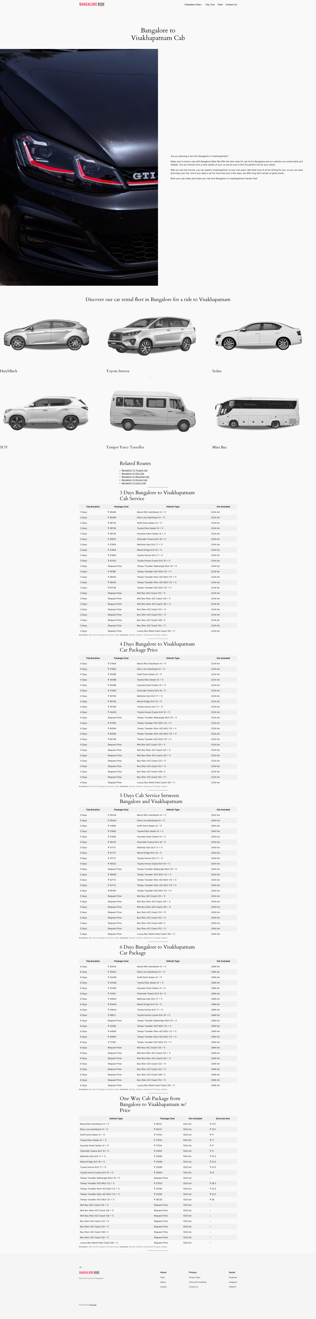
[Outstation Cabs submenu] (202, 4)
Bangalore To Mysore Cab (134, 480)
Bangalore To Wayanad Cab (135, 477)
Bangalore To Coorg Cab (134, 483)
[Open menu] (80, 1267)
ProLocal (92, 1305)
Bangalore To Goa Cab (133, 473)
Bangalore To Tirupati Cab (135, 470)
